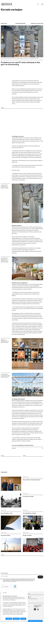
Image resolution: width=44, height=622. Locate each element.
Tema (6, 23)
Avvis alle (23, 618)
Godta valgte (16, 618)
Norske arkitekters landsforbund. (37, 606)
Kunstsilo (14, 448)
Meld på (40, 576)
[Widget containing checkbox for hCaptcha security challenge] (9, 587)
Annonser (26, 597)
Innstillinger (9, 618)
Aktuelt (2, 23)
